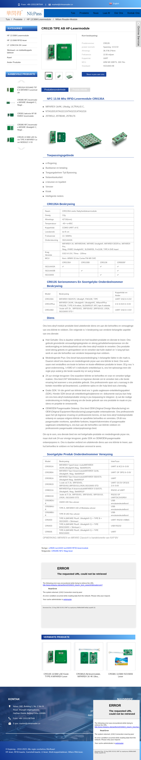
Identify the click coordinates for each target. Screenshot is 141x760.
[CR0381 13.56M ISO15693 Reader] (121, 656)
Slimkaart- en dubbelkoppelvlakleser (19, 51)
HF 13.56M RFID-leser (17, 40)
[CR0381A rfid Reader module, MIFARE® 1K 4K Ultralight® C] (89, 656)
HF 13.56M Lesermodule (39, 19)
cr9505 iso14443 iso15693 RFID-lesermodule (68, 548)
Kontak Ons (134, 13)
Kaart (9, 57)
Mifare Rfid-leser (75, 752)
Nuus (96, 13)
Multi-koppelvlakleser (58, 752)
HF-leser (9, 752)
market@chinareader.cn (62, 4)
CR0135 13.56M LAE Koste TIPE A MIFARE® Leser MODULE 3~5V (27, 139)
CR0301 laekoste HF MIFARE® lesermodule (26, 114)
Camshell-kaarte (33, 752)
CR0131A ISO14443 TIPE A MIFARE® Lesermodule (27, 89)
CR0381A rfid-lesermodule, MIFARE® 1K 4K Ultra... (88, 675)
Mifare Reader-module (66, 19)
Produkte (84, 13)
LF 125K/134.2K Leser (17, 45)
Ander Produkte (14, 62)
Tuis (73, 13)
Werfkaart (50, 749)
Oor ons (118, 13)
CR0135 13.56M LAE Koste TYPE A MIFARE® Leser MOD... (56, 675)
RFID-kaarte (19, 752)
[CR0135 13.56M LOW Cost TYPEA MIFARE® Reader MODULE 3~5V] (57, 656)
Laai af (106, 13)
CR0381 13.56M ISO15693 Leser (120, 675)
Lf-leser (44, 752)
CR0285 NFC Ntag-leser (62, 551)
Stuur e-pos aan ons (95, 74)
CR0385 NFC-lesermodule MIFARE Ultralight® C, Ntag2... (27, 102)
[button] (21, 81)
